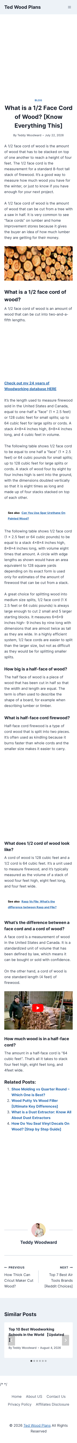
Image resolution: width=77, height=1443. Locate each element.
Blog (38, 100)
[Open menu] (69, 7)
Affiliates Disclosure (52, 1404)
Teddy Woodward (29, 135)
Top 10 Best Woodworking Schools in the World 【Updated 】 (36, 1334)
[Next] (65, 1340)
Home (17, 1396)
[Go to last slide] (11, 1340)
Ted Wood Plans (37, 1425)
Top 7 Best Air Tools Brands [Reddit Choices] (58, 1277)
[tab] (31, 1361)
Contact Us (56, 1396)
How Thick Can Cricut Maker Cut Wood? (18, 1277)
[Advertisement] (38, 58)
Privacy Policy (20, 1404)
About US (34, 1396)
